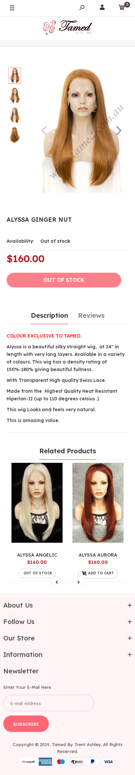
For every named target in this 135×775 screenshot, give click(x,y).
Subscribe (26, 724)
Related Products (67, 451)
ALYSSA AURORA (98, 555)
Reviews (91, 315)
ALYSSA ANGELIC (37, 555)
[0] (122, 8)
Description (49, 315)
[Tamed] (67, 28)
